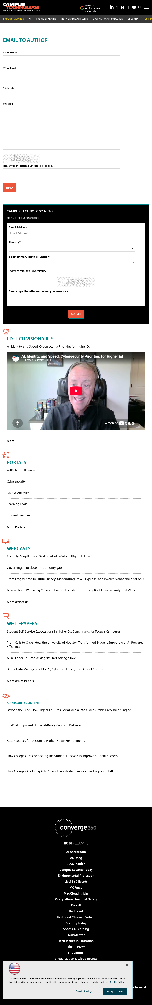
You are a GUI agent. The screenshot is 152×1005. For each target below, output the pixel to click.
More (10, 441)
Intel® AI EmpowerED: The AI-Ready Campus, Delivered (44, 725)
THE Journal (76, 952)
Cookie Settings (84, 991)
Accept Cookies (115, 991)
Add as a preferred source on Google (94, 8)
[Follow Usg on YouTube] (134, 7)
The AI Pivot (76, 947)
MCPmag (76, 887)
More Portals (16, 527)
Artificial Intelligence (21, 470)
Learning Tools (17, 504)
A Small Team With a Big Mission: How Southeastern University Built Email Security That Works (71, 590)
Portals (16, 462)
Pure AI (76, 905)
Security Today (76, 923)
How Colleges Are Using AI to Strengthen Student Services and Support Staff (60, 771)
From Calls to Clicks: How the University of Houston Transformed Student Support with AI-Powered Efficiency (75, 644)
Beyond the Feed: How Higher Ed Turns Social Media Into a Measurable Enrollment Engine (69, 710)
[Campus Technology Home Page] (21, 7)
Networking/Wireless (74, 18)
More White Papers (20, 681)
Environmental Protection (76, 875)
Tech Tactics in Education (76, 941)
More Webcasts (18, 602)
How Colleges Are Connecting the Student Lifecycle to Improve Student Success (62, 756)
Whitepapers (22, 623)
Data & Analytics (18, 493)
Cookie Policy (117, 982)
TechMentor (76, 935)
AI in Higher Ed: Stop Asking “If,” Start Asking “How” (42, 658)
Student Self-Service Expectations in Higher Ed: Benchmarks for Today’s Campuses (63, 631)
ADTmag (76, 858)
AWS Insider (76, 864)
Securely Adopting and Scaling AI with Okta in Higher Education (51, 556)
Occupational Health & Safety (76, 899)
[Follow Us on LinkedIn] (112, 7)
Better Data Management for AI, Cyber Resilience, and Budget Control (55, 669)
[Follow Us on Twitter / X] (117, 7)
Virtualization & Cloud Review (76, 958)
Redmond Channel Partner (76, 917)
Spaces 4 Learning (76, 929)
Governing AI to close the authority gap (34, 567)
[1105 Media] (76, 843)
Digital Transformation (108, 18)
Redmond (76, 911)
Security (133, 18)
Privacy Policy (38, 271)
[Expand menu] (146, 8)
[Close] (127, 965)
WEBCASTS (19, 548)
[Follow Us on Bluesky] (122, 7)
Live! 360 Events (76, 881)
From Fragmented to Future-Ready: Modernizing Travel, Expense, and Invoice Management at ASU (75, 579)
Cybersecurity (16, 481)
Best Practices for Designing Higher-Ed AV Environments (46, 741)
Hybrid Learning (46, 18)
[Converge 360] (76, 827)
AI (30, 18)
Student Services (18, 515)
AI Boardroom (76, 852)
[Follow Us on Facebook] (128, 7)
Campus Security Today (76, 869)
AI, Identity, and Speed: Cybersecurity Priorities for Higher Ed (48, 346)
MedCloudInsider (76, 893)
